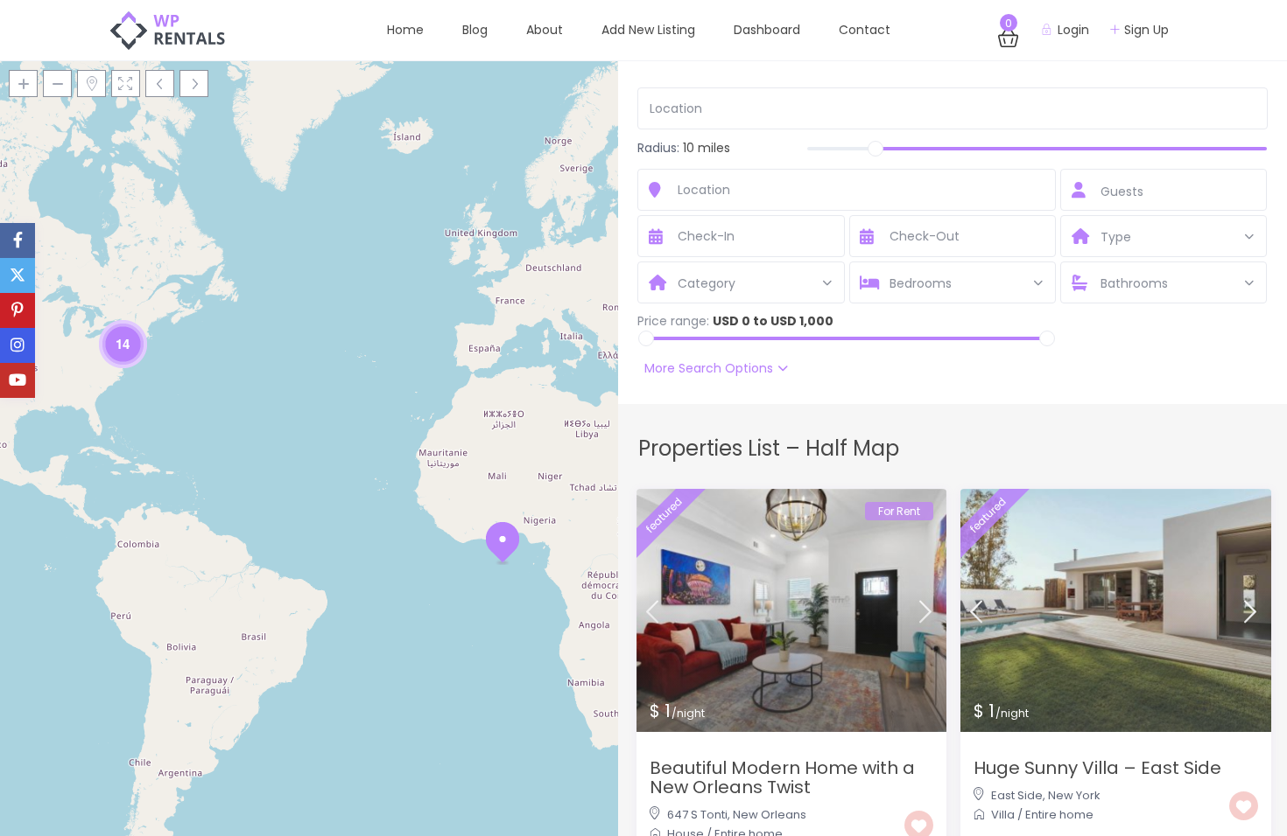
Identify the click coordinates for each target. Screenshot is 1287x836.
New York (1074, 795)
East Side (1017, 795)
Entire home (1059, 814)
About (544, 29)
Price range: (673, 321)
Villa (1003, 814)
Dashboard (767, 29)
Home (405, 29)
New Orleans (769, 814)
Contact (864, 29)
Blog (475, 29)
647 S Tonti (697, 814)
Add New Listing (648, 29)
